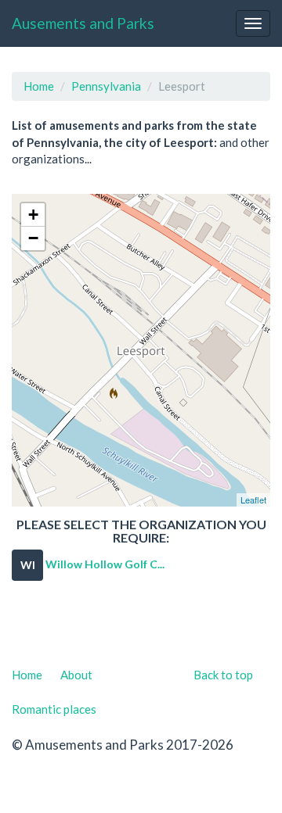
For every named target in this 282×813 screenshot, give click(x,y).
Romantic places (54, 709)
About (76, 675)
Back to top (223, 675)
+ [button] (33, 214)
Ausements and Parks (83, 23)
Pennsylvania (106, 86)
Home (39, 86)
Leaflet (253, 499)
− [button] (33, 238)
